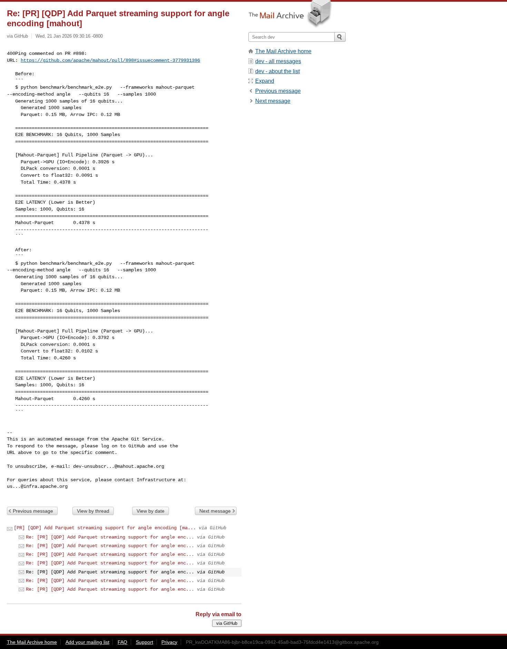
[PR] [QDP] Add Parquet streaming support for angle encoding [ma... (105, 528)
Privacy (169, 642)
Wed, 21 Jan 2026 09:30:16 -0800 (69, 36)
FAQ (122, 642)
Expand (264, 81)
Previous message (33, 511)
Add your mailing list (87, 642)
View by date (151, 511)
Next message (215, 511)
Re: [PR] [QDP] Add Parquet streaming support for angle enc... (110, 537)
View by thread (93, 511)
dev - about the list (277, 71)
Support (144, 642)
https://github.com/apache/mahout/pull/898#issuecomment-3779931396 (110, 60)
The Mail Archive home (283, 51)
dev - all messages (278, 61)
